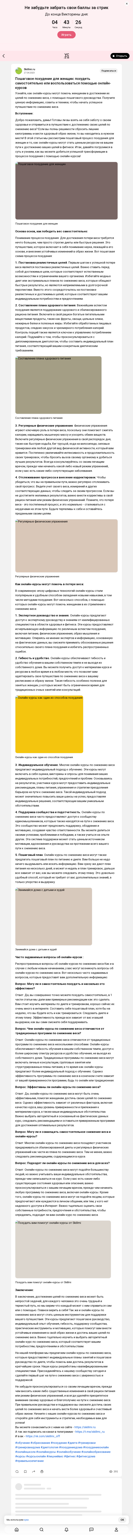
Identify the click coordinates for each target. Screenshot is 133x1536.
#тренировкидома (27, 1447)
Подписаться (108, 70)
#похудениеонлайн (96, 1447)
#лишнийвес (55, 1456)
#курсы (20, 1456)
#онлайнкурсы (46, 1452)
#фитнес (70, 1456)
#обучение (22, 1442)
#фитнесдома (85, 1456)
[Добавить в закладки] (25, 1471)
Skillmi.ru (29, 69)
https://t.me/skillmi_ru (90, 1431)
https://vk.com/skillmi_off (43, 1436)
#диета (72, 1442)
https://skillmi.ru (85, 1427)
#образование (40, 1442)
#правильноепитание (29, 1461)
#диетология (49, 1447)
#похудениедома (70, 1447)
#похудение (59, 1442)
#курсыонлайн (36, 1456)
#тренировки (87, 1442)
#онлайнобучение (69, 1452)
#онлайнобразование (95, 1452)
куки (26, 1519)
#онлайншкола (25, 1452)
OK (122, 1519)
